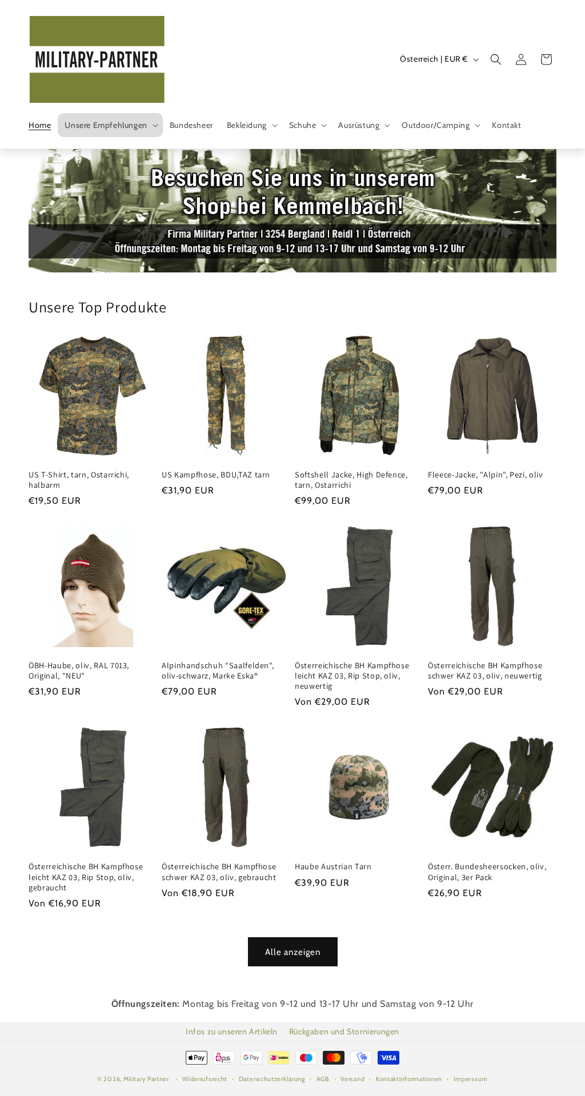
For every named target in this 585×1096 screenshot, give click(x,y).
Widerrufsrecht (204, 1079)
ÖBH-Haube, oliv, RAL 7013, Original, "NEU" (79, 670)
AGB (323, 1079)
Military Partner (146, 1079)
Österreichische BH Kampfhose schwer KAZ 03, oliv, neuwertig (485, 670)
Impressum (471, 1079)
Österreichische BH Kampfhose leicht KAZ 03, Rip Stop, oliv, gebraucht (86, 876)
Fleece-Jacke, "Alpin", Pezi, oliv (485, 474)
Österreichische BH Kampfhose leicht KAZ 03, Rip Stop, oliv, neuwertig (352, 675)
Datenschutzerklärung (272, 1079)
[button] (110, 125)
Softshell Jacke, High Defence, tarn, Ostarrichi (351, 479)
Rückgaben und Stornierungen (344, 1031)
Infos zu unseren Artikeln (232, 1031)
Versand (352, 1079)
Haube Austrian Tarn (333, 866)
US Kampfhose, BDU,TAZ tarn (216, 474)
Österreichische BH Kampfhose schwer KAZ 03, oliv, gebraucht (219, 871)
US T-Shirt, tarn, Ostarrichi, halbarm (79, 479)
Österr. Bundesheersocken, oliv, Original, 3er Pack (487, 871)
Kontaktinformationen (409, 1079)
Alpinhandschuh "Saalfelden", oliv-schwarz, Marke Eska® (218, 670)
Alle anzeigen (292, 952)
